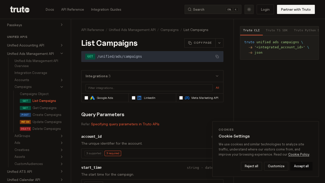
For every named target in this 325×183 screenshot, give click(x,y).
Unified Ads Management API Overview (36, 63)
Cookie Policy (298, 154)
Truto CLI (251, 30)
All (217, 87)
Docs (50, 9)
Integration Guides (106, 9)
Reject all (251, 166)
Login (265, 9)
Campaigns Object (34, 94)
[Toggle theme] (249, 9)
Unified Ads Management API (132, 29)
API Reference (72, 9)
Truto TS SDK (277, 30)
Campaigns (169, 29)
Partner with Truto (296, 9)
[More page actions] (219, 43)
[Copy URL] (217, 56)
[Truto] (23, 9)
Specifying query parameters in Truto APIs (125, 124)
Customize (276, 166)
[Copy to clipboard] (313, 41)
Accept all (301, 166)
